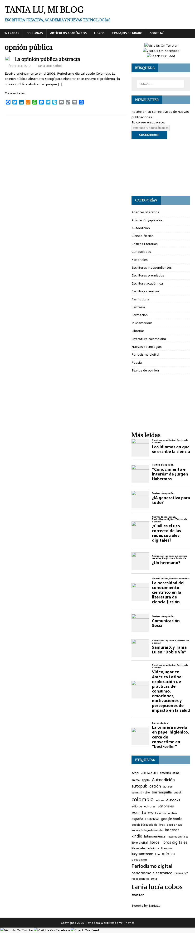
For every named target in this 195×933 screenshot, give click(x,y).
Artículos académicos (68, 33)
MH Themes (126, 922)
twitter (138, 895)
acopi (135, 773)
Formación (140, 314)
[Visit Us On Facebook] (160, 50)
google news (174, 825)
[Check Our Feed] (160, 56)
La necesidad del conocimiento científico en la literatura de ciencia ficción (168, 592)
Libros (99, 33)
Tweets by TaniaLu (146, 905)
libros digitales (174, 842)
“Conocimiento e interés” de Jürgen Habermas (170, 474)
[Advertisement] (161, 167)
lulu (157, 854)
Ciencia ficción (143, 235)
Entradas (11, 33)
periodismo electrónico (152, 873)
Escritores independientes (152, 267)
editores (149, 806)
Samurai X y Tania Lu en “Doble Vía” (169, 649)
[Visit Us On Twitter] (161, 45)
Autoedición (141, 228)
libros (154, 842)
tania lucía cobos (157, 886)
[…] (60, 84)
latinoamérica (155, 836)
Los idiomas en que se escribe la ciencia (171, 449)
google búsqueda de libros (148, 825)
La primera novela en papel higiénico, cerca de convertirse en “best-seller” (170, 737)
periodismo (139, 860)
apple (146, 780)
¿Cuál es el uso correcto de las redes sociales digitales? (166, 533)
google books (171, 819)
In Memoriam (142, 323)
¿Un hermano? (166, 562)
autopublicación (146, 786)
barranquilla (162, 792)
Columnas (34, 33)
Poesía (137, 362)
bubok (177, 792)
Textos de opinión (145, 370)
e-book (160, 800)
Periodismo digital (145, 354)
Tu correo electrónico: (148, 122)
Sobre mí (157, 33)
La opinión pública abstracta (47, 59)
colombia (143, 799)
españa (137, 819)
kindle (137, 836)
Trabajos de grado (127, 33)
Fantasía (138, 307)
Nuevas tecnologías (147, 346)
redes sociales (140, 879)
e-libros (137, 806)
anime (136, 780)
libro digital (140, 842)
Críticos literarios (145, 243)
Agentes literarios (145, 212)
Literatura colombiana (149, 338)
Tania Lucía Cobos (49, 65)
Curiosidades (141, 251)
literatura (166, 849)
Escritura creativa (145, 291)
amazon (149, 772)
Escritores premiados (148, 275)
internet (172, 830)
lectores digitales (178, 837)
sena (154, 879)
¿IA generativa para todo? (171, 500)
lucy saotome (142, 854)
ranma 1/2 (181, 873)
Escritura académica (147, 283)
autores (167, 786)
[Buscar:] (160, 84)
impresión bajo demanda (147, 830)
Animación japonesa (147, 220)
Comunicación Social (166, 623)
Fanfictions (140, 299)
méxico (168, 854)
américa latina (170, 773)
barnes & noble (141, 793)
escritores (142, 812)
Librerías (138, 330)
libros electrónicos (145, 848)
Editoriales (140, 259)
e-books (173, 800)
